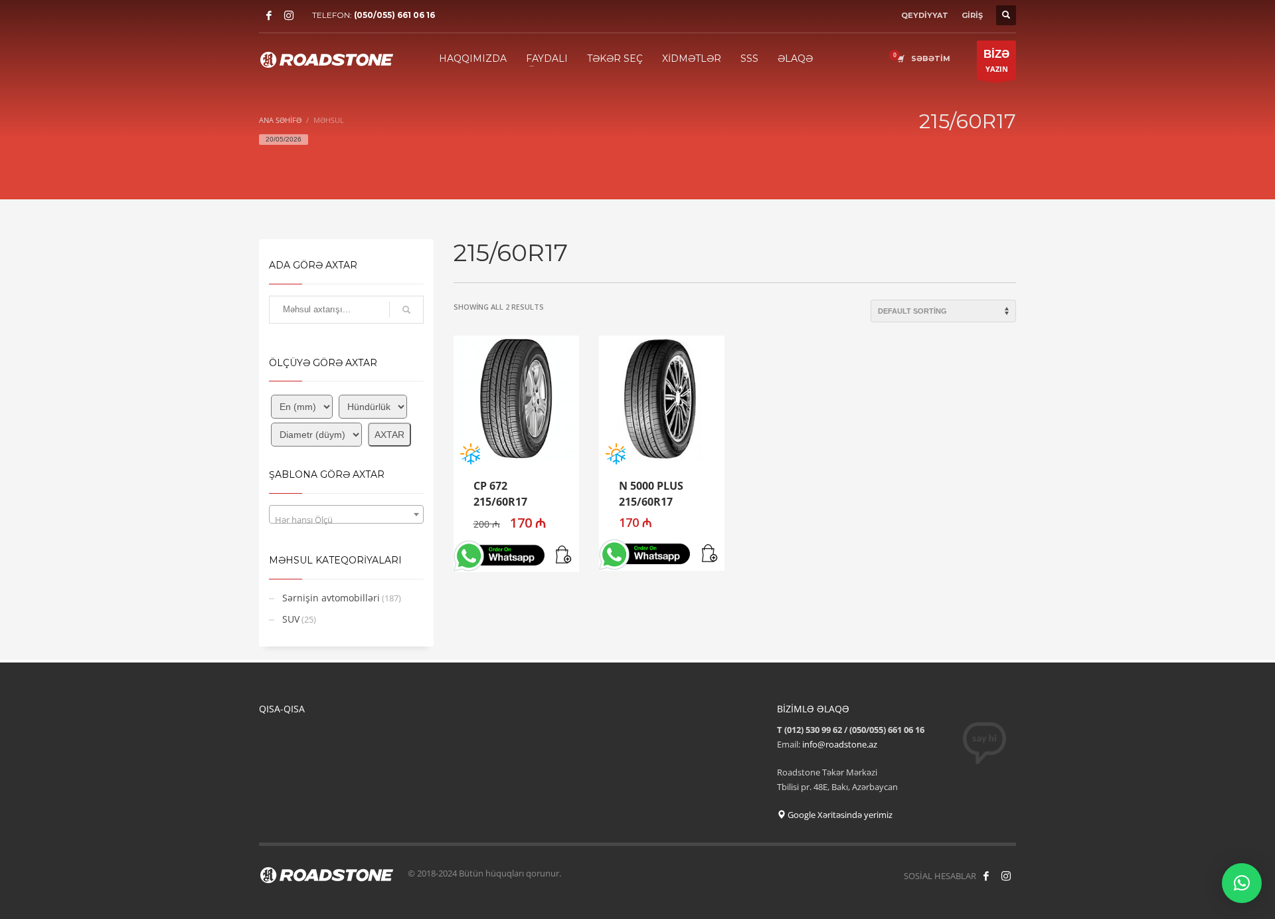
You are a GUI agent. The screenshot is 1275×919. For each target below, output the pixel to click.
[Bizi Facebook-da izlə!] (986, 876)
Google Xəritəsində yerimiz (839, 815)
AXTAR (389, 434)
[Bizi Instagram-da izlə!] (1006, 876)
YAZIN (996, 61)
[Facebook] (269, 15)
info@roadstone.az (839, 744)
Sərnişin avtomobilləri (331, 597)
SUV (290, 619)
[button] (564, 555)
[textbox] (346, 519)
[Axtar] (406, 310)
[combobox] (346, 514)
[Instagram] (289, 15)
